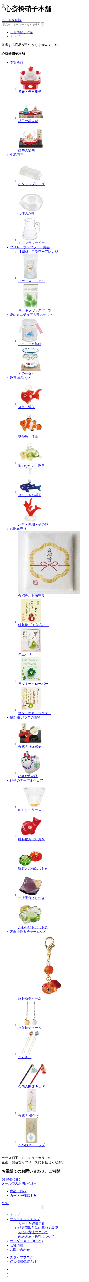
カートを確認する (23, 1195)
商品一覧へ (18, 1191)
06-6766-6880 (11, 1179)
